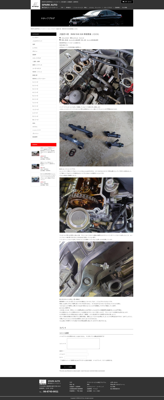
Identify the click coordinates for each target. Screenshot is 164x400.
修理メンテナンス (74, 37)
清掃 (34, 44)
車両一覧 (72, 384)
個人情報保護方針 (115, 388)
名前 (61, 351)
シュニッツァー (37, 130)
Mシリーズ (35, 119)
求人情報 (124, 7)
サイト (61, 357)
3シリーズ (81, 37)
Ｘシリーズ (36, 109)
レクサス (35, 48)
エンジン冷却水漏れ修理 (92, 40)
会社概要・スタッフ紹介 (93, 391)
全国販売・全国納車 (75, 386)
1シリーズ (35, 82)
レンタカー (36, 37)
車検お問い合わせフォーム (117, 384)
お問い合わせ (127, 1)
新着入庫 (35, 75)
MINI (34, 123)
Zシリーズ (35, 116)
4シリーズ (35, 92)
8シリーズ (35, 106)
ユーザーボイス (37, 68)
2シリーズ (35, 85)
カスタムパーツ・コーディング (95, 386)
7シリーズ (35, 102)
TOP (62, 7)
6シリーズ (35, 99)
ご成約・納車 (36, 61)
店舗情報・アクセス (92, 388)
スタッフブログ (108, 7)
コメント (62, 343)
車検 (88, 384)
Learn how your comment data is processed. (93, 371)
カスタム (35, 126)
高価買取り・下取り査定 (76, 391)
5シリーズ (35, 95)
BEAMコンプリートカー (39, 78)
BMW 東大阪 (65, 40)
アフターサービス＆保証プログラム (96, 382)
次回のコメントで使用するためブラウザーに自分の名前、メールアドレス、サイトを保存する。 (87, 360)
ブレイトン (36, 133)
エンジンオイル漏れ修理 (74, 40)
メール (62, 354)
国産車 (34, 54)
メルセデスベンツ (37, 41)
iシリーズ (35, 113)
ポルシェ (35, 51)
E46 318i (83, 40)
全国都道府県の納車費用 (76, 388)
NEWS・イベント (37, 71)
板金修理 (35, 137)
